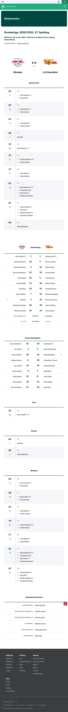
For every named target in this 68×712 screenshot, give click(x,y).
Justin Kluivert (17, 376)
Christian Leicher (40, 611)
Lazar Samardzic (17, 354)
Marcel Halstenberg (19, 272)
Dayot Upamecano (20, 267)
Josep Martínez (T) (16, 343)
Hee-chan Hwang (16, 387)
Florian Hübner (25, 162)
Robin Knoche (49, 267)
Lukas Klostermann (20, 261)
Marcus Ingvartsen (51, 299)
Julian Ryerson (50, 278)
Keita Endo (23, 193)
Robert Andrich (50, 283)
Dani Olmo (23, 209)
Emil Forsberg (24, 95)
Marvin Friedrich (50, 261)
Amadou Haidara (25, 212)
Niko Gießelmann (25, 187)
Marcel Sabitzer (21, 294)
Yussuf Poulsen (25, 207)
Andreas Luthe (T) (50, 256)
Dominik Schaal (40, 617)
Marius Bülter (24, 109)
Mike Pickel (38, 635)
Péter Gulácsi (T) (20, 256)
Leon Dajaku (24, 123)
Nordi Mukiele (24, 176)
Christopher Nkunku (26, 215)
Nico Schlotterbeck (50, 349)
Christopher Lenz (25, 190)
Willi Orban (18, 349)
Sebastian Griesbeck (26, 195)
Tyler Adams (24, 173)
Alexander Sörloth (20, 310)
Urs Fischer (48, 316)
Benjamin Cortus (40, 623)
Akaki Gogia (47, 371)
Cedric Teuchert (25, 126)
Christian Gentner (25, 159)
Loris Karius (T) (48, 343)
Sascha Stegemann (41, 629)
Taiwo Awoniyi (24, 112)
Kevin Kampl (24, 98)
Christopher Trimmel (50, 360)
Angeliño (20, 137)
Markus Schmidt (23, 43)
